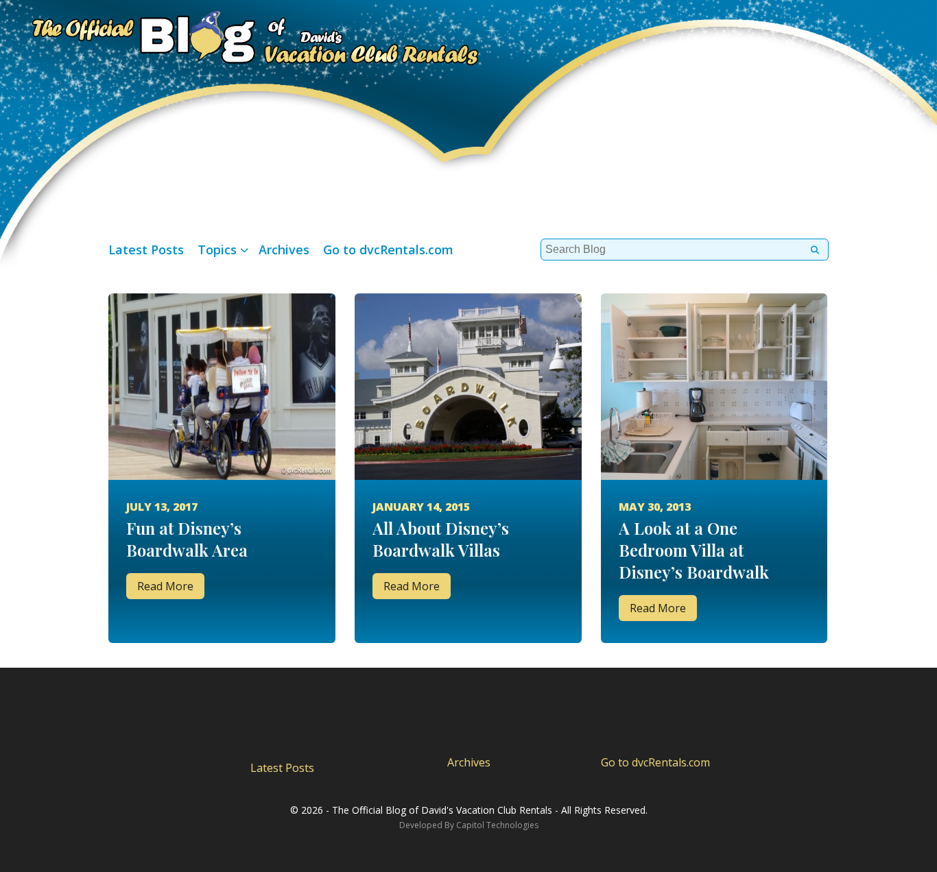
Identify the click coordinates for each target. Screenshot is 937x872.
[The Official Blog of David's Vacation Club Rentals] (240, 35)
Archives (284, 249)
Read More (165, 586)
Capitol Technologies (497, 825)
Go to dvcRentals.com (388, 249)
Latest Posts (146, 249)
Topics (217, 249)
